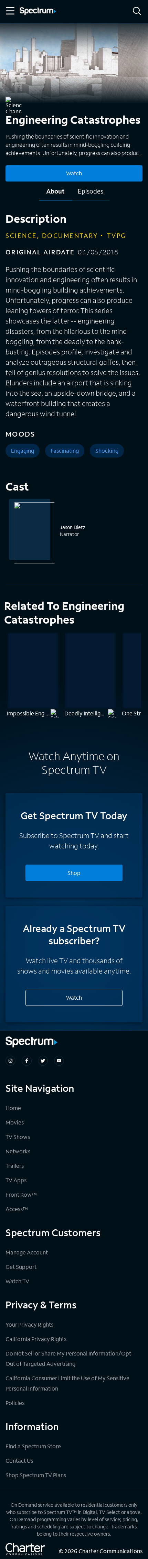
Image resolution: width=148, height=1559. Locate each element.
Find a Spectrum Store (33, 1446)
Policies (15, 1402)
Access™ (17, 1208)
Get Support (21, 1266)
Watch (74, 173)
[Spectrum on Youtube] (59, 1061)
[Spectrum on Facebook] (27, 1061)
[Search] (137, 11)
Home (13, 1107)
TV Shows (18, 1136)
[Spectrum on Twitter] (43, 1061)
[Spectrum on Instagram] (10, 1061)
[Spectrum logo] (38, 11)
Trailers (15, 1165)
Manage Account (27, 1252)
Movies (15, 1122)
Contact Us (19, 1460)
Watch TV (17, 1281)
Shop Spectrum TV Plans (36, 1475)
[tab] (55, 193)
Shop (74, 872)
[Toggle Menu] (9, 11)
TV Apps (16, 1180)
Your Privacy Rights (29, 1324)
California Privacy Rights (36, 1338)
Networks (18, 1151)
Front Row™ (21, 1194)
